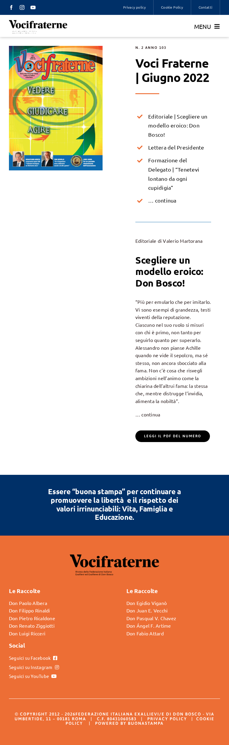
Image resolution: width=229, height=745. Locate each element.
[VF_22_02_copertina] (56, 48)
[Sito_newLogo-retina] (38, 22)
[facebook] (11, 7)
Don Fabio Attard (145, 633)
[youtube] (33, 7)
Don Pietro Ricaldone (32, 618)
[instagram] (22, 7)
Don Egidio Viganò (146, 603)
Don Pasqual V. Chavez (151, 618)
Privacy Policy (167, 718)
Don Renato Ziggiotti (32, 626)
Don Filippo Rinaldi (29, 610)
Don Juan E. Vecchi (147, 610)
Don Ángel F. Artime (148, 626)
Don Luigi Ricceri (27, 633)
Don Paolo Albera (28, 603)
